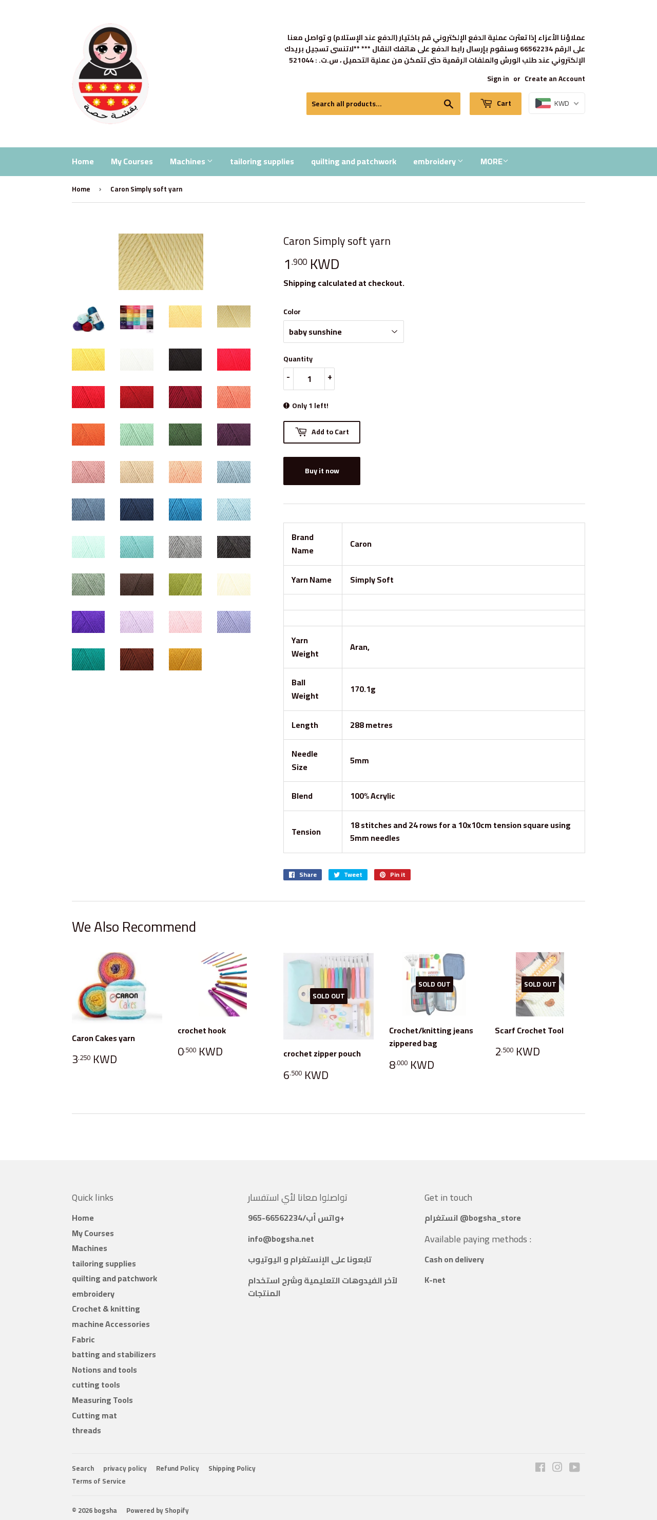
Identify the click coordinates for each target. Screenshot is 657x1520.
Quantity (298, 358)
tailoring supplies (262, 161)
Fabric (83, 1339)
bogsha (105, 1510)
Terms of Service (99, 1481)
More (491, 161)
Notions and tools (104, 1369)
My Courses (132, 161)
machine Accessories (111, 1324)
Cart (503, 103)
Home (83, 161)
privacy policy (125, 1468)
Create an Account (555, 78)
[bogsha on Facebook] (540, 1468)
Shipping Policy (232, 1468)
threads (86, 1430)
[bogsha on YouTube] (574, 1468)
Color (292, 311)
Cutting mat (94, 1415)
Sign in (498, 78)
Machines (188, 161)
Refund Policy (177, 1468)
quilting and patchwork (353, 161)
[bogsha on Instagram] (557, 1468)
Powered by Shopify (157, 1510)
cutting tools (96, 1384)
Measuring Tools (102, 1400)
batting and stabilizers (114, 1354)
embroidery (435, 161)
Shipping (299, 283)
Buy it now (322, 470)
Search (83, 1468)
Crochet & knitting (106, 1308)
